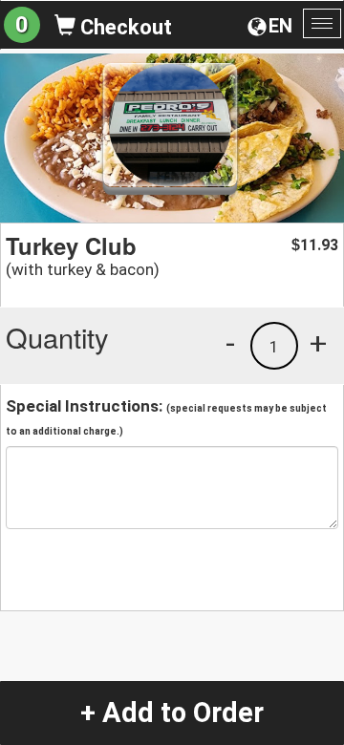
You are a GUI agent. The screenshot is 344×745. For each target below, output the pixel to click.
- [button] (230, 343)
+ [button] (318, 343)
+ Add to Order (172, 712)
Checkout (123, 27)
